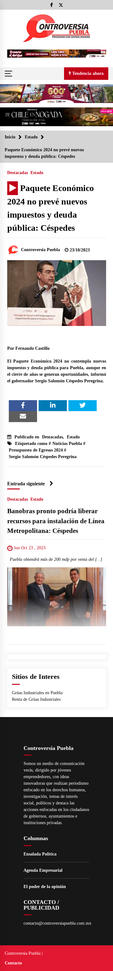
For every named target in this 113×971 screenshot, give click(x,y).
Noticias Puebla (67, 443)
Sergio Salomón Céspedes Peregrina (43, 456)
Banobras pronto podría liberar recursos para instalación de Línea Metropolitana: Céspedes (56, 521)
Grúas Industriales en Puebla (37, 692)
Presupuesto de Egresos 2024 (36, 450)
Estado (36, 172)
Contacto (13, 963)
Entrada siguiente (26, 484)
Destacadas (17, 172)
